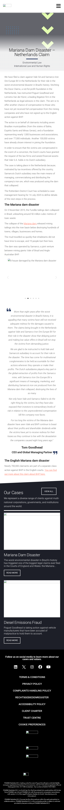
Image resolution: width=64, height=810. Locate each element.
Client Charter (32, 710)
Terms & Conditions (32, 677)
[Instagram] (32, 667)
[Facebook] (40, 667)
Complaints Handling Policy (32, 690)
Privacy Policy (32, 683)
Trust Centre (32, 717)
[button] (8, 277)
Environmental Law (32, 62)
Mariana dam (30, 223)
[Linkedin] (15, 667)
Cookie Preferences (32, 724)
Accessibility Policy (32, 704)
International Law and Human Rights (32, 66)
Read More (12, 573)
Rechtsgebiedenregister (32, 697)
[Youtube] (48, 667)
